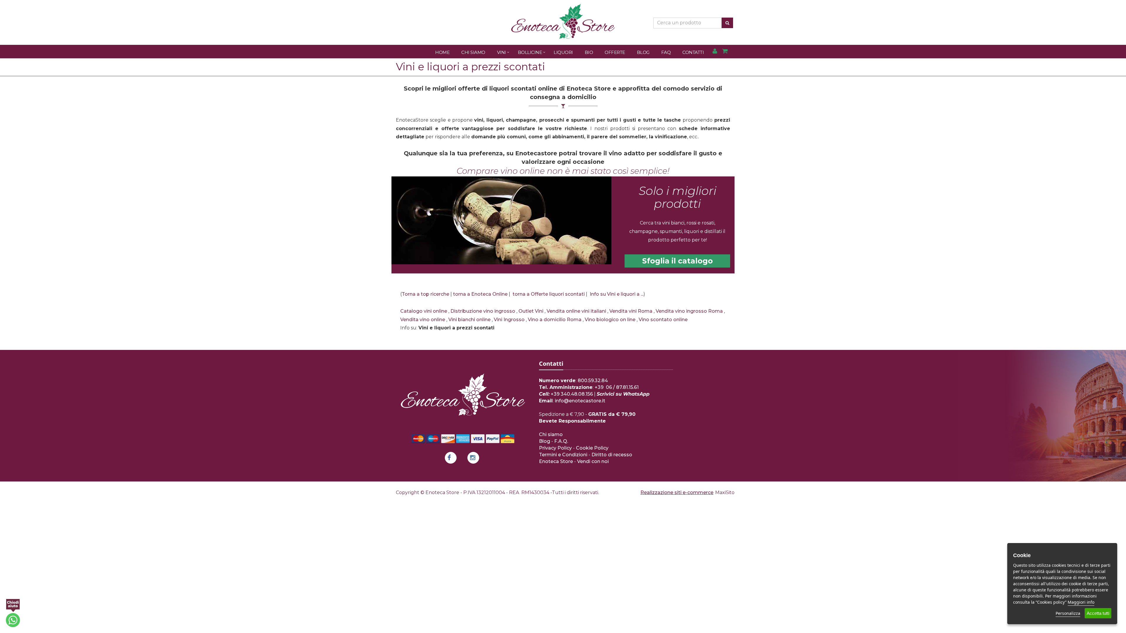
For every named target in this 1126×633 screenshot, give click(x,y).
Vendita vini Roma (630, 311)
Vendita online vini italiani (576, 311)
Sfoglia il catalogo (677, 260)
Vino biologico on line (610, 319)
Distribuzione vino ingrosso (482, 311)
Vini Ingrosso (509, 319)
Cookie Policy (592, 448)
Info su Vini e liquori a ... (616, 294)
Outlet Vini (530, 311)
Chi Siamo (473, 52)
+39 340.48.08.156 (572, 394)
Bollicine (530, 52)
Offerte (615, 52)
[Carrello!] (725, 51)
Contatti (693, 52)
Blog (643, 52)
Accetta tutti (1098, 613)
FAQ (666, 52)
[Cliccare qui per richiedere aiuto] (13, 613)
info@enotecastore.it (580, 401)
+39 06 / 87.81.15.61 (617, 387)
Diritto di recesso (611, 454)
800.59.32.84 (593, 380)
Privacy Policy (555, 448)
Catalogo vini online (423, 311)
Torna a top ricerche (425, 294)
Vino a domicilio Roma (554, 319)
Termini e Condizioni (563, 454)
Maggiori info (1081, 602)
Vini (501, 52)
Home (442, 52)
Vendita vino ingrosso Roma (689, 311)
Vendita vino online (422, 319)
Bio (589, 52)
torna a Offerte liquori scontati (549, 294)
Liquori (563, 52)
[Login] (715, 51)
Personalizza (1068, 613)
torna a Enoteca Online (480, 294)
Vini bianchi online (469, 319)
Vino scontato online (663, 319)
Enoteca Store (556, 461)
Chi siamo (551, 434)
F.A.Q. (561, 441)
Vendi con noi (593, 461)
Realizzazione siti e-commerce (676, 492)
